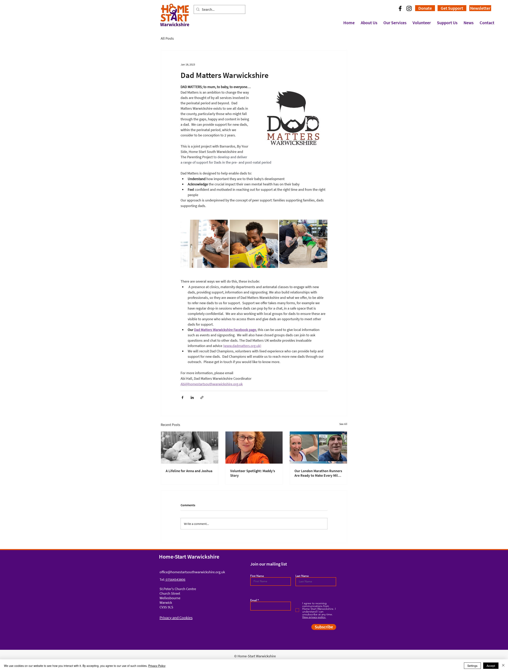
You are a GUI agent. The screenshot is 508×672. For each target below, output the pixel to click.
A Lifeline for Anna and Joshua (189, 471)
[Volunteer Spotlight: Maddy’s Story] (254, 447)
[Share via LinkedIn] (192, 397)
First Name (257, 575)
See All (343, 424)
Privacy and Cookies (176, 617)
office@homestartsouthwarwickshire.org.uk (192, 572)
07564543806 (175, 579)
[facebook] (400, 8)
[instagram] (409, 8)
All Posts (167, 38)
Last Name (302, 575)
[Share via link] (202, 397)
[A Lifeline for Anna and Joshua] (189, 447)
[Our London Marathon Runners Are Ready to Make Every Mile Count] (318, 447)
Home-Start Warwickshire (189, 556)
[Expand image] (205, 244)
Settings (472, 666)
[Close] (503, 665)
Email (253, 600)
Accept (491, 666)
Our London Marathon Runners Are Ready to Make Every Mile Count (318, 473)
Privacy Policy (156, 666)
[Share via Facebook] (182, 397)
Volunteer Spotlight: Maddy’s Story (252, 473)
